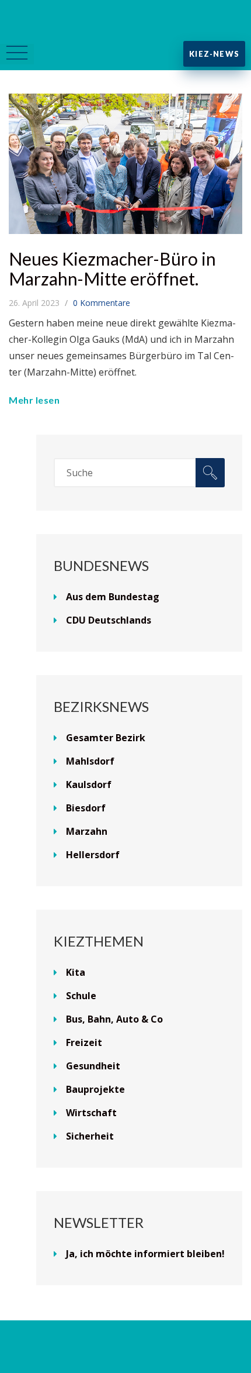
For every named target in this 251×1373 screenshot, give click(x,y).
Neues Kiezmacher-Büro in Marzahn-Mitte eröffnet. (112, 268)
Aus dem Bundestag (112, 596)
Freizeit (84, 1042)
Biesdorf (86, 807)
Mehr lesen (34, 399)
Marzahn (86, 831)
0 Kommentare (101, 302)
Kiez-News (214, 54)
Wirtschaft (91, 1112)
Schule (81, 995)
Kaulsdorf (88, 784)
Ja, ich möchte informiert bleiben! (145, 1253)
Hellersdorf (93, 854)
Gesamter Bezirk (105, 737)
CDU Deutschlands (108, 620)
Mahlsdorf (90, 761)
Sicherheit (90, 1136)
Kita (75, 972)
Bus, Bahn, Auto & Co (114, 1019)
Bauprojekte (95, 1089)
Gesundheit (93, 1065)
